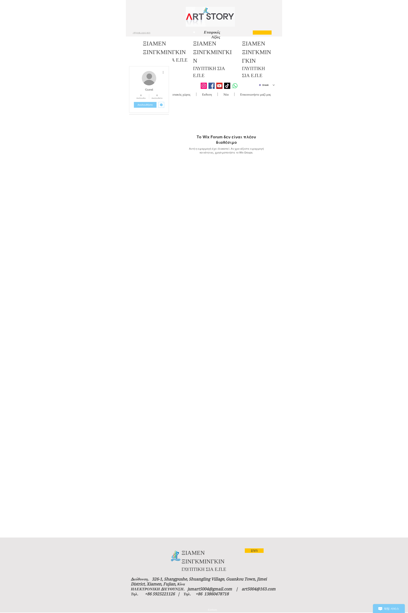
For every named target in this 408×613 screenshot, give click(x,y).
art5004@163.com (259, 589)
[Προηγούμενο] (165, 31)
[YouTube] (219, 86)
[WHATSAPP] (235, 86)
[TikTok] (227, 86)
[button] (178, 94)
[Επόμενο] (247, 31)
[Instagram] (204, 86)
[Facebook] (211, 86)
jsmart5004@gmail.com (209, 589)
